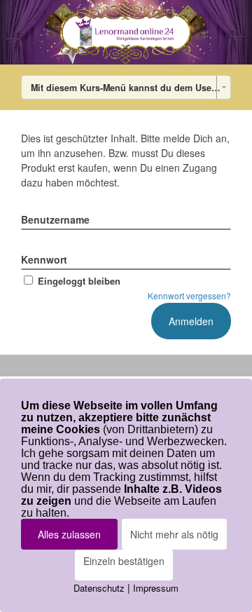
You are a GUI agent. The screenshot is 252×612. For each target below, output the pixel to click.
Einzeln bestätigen (123, 561)
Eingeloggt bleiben (79, 280)
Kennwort (44, 259)
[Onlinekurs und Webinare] (126, 32)
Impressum (155, 587)
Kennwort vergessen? (189, 295)
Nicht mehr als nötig (174, 534)
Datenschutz (99, 587)
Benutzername (55, 219)
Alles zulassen (69, 534)
